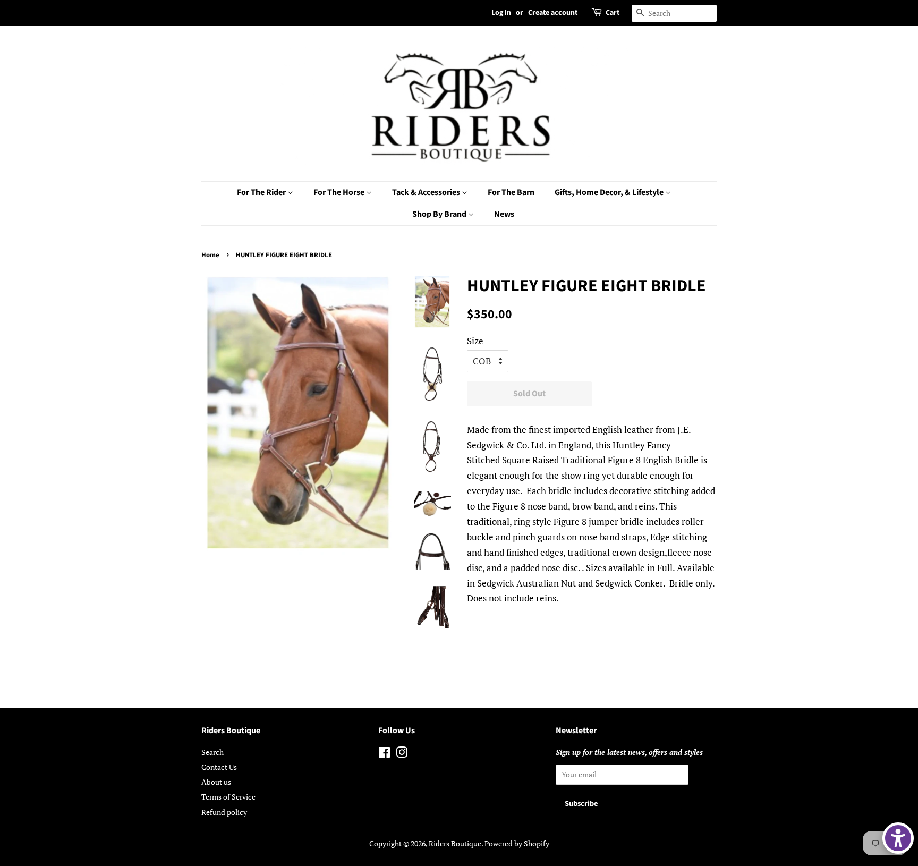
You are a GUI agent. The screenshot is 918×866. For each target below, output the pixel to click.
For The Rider (262, 192)
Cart (612, 12)
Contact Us (219, 767)
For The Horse (339, 192)
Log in (501, 12)
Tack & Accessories (427, 192)
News (504, 214)
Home (210, 255)
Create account (552, 12)
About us (216, 782)
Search (212, 752)
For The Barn (511, 192)
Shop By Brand (440, 214)
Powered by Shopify (516, 843)
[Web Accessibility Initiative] (898, 838)
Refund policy (224, 812)
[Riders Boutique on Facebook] (384, 754)
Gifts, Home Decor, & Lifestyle (610, 192)
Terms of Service (228, 797)
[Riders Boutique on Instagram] (401, 754)
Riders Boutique (455, 843)
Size (475, 341)
